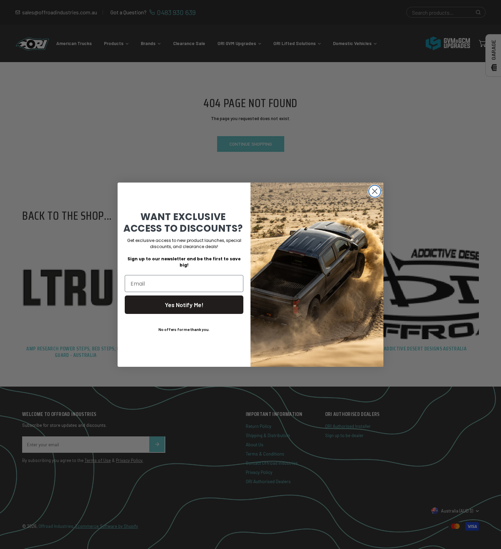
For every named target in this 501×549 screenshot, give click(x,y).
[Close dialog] (375, 191)
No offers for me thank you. (184, 329)
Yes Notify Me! (184, 304)
